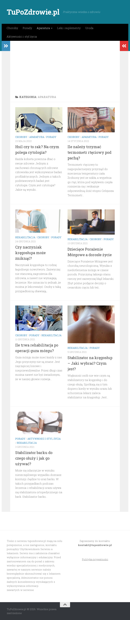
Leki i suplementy (69, 28)
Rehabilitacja (25, 237)
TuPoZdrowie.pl (33, 11)
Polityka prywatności (95, 559)
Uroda (89, 28)
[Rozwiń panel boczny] (6, 46)
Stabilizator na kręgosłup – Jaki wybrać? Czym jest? (90, 363)
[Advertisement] (65, 66)
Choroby (12, 28)
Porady (27, 28)
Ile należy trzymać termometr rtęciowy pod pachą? (89, 152)
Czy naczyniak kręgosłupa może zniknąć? (30, 253)
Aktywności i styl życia (22, 36)
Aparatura (43, 28)
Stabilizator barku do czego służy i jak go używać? (33, 458)
